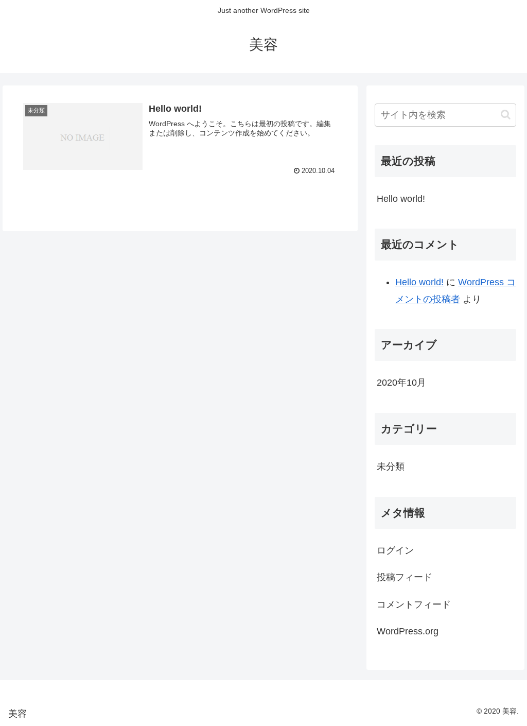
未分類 (391, 466)
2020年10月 (401, 382)
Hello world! (401, 199)
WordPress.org (407, 631)
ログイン (395, 550)
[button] (506, 114)
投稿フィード (404, 577)
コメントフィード (414, 604)
